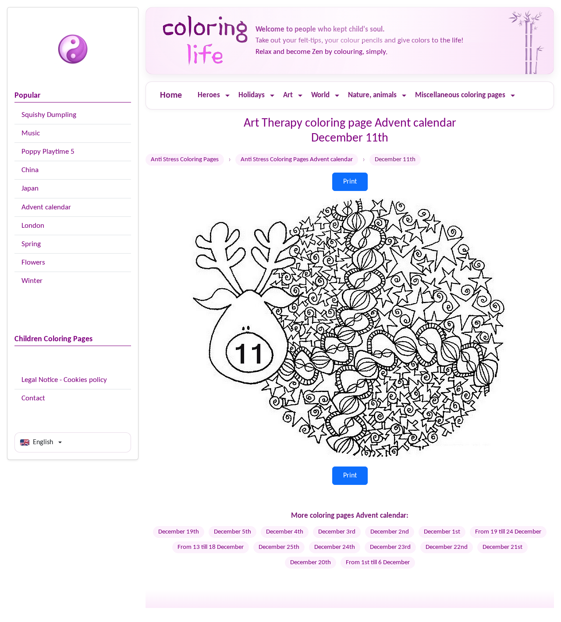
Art (288, 95)
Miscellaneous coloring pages (460, 95)
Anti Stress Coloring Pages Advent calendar (297, 159)
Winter (32, 281)
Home (171, 95)
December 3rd (336, 532)
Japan (30, 188)
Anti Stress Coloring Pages (185, 159)
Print (350, 181)
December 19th (178, 532)
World (320, 95)
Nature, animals (372, 95)
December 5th (232, 532)
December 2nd (389, 532)
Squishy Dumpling (48, 115)
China (30, 170)
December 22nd (447, 547)
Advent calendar (46, 207)
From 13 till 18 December (211, 547)
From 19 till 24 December (508, 532)
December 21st (502, 547)
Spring (31, 244)
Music (30, 133)
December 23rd (390, 547)
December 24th (334, 547)
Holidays (251, 95)
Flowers (33, 262)
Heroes (209, 95)
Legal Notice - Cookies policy (64, 380)
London (32, 226)
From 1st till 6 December (378, 562)
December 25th (279, 547)
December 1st (442, 532)
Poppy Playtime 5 (48, 152)
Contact (33, 398)
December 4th (284, 532)
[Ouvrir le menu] (227, 96)
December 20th (310, 562)
